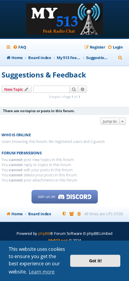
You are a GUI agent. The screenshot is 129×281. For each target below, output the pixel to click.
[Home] (64, 19)
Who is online (16, 134)
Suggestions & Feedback (44, 75)
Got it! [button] (95, 261)
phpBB (44, 233)
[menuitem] (19, 47)
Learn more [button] (42, 271)
